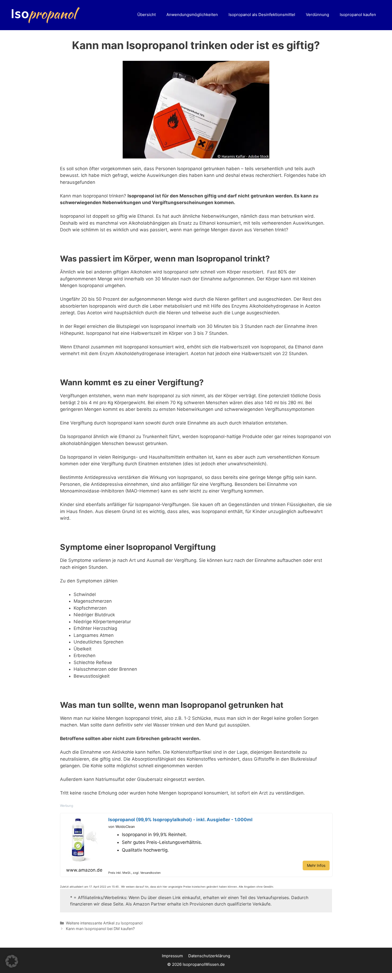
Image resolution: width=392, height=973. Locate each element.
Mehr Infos (316, 865)
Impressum (172, 955)
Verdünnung (317, 14)
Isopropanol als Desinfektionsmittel (262, 14)
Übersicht (146, 14)
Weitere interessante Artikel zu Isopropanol (104, 923)
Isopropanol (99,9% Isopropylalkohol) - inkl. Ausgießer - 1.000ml (180, 819)
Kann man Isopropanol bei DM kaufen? (100, 928)
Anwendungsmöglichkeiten (192, 14)
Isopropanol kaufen (358, 14)
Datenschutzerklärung (209, 955)
